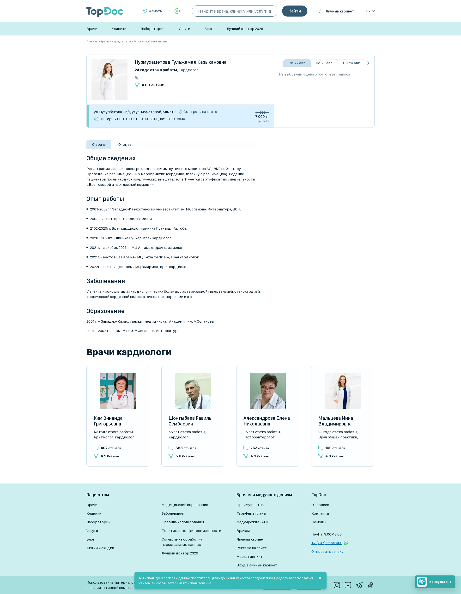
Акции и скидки (100, 548)
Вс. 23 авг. (324, 63)
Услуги (184, 28)
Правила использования (183, 522)
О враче (99, 144)
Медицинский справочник (185, 504)
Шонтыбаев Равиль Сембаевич (190, 421)
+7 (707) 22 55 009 (326, 543)
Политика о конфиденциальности (191, 530)
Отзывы (125, 144)
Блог (208, 28)
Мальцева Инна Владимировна (335, 421)
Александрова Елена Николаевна (266, 421)
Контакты (320, 513)
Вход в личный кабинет (257, 565)
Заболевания (173, 513)
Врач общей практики (337, 437)
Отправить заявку (327, 551)
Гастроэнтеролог (258, 437)
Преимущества (250, 504)
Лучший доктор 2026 (245, 28)
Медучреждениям (252, 522)
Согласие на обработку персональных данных (182, 542)
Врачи (91, 28)
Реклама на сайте (252, 548)
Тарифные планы (251, 513)
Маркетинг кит (250, 556)
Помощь (318, 522)
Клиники (118, 28)
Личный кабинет (340, 11)
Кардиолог (188, 70)
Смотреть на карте (200, 112)
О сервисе (320, 504)
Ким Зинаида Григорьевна (108, 421)
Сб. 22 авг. (297, 63)
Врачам (243, 530)
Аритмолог (103, 437)
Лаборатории (152, 28)
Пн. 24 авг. (351, 63)
